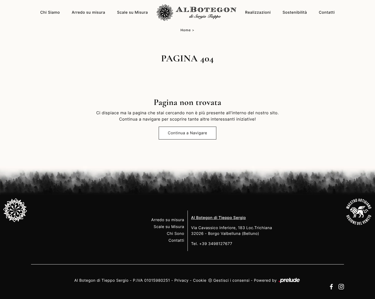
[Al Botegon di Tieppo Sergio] (196, 12)
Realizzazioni (258, 12)
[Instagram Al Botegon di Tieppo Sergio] (339, 286)
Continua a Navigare (187, 133)
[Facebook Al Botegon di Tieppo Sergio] (330, 286)
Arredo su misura (88, 12)
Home (185, 30)
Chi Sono (175, 233)
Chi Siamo (50, 12)
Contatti (327, 12)
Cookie (199, 280)
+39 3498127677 (216, 243)
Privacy (181, 280)
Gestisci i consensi (231, 280)
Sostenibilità (294, 12)
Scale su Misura (132, 12)
